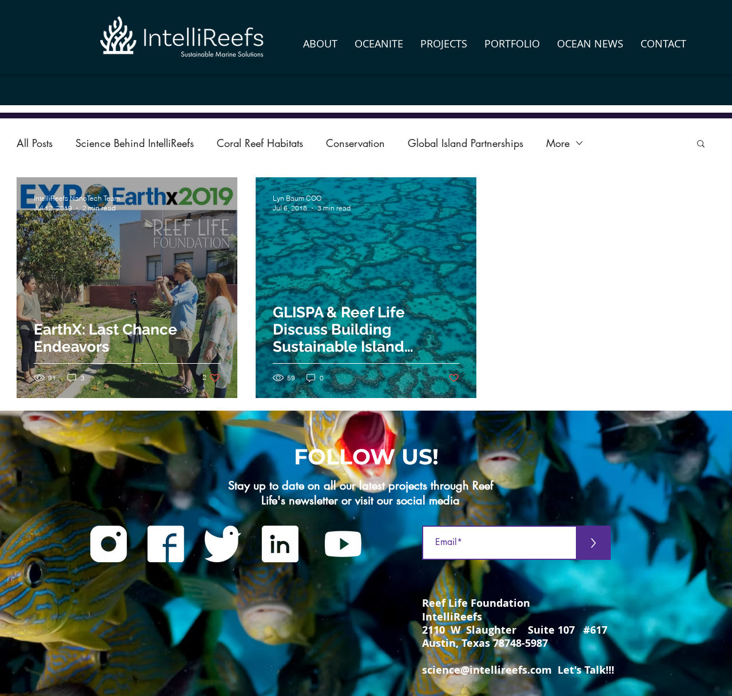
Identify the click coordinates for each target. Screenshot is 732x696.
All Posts (35, 143)
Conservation (355, 143)
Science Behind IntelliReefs (134, 143)
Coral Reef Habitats (260, 143)
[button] (320, 43)
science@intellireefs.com (487, 670)
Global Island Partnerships (465, 143)
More (558, 143)
